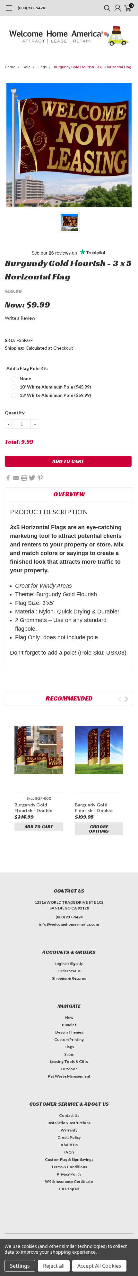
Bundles (69, 1024)
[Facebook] (8, 478)
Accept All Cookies (99, 1265)
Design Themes (69, 1032)
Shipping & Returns (69, 978)
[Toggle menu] (9, 11)
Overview (69, 494)
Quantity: (15, 412)
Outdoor (69, 1068)
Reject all (54, 1265)
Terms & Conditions (69, 1166)
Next (126, 699)
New (69, 1017)
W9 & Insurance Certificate (69, 1181)
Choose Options (99, 829)
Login (60, 963)
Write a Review (20, 318)
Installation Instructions (69, 1122)
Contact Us (69, 1115)
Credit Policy (69, 1137)
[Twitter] (32, 478)
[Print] (24, 478)
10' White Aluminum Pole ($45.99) (55, 386)
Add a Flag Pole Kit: (27, 368)
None (25, 378)
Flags (42, 67)
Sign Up (76, 963)
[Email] (16, 478)
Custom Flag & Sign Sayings (69, 1159)
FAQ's (69, 1152)
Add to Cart (39, 826)
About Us (69, 1144)
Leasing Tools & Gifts (69, 1061)
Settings (20, 1265)
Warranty (69, 1130)
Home (10, 67)
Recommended (69, 698)
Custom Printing (69, 1039)
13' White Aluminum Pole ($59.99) (55, 395)
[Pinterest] (40, 478)
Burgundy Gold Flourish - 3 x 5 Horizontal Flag (92, 67)
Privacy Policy (69, 1174)
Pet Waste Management (69, 1076)
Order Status (69, 970)
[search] (105, 8)
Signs (69, 1054)
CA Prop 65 (69, 1188)
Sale (26, 67)
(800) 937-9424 (31, 7)
